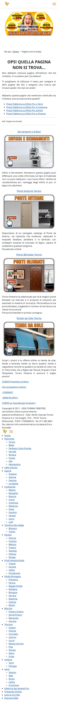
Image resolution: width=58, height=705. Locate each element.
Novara (12, 454)
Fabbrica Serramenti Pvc (16, 688)
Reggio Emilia (15, 586)
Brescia (12, 496)
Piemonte (9, 438)
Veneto (8, 534)
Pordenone (14, 573)
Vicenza (12, 541)
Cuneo (12, 458)
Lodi (11, 522)
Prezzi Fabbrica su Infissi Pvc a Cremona (26, 107)
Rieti (11, 675)
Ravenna (13, 598)
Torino (12, 442)
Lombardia (9, 486)
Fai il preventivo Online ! (14, 387)
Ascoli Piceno (15, 614)
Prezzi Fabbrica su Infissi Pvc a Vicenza (26, 113)
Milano (12, 490)
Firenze (12, 630)
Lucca (11, 640)
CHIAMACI (7, 392)
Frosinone (14, 685)
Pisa (11, 646)
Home (7, 435)
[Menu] (54, 4)
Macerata (13, 618)
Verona (12, 538)
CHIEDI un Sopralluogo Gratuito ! (19, 403)
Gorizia (12, 566)
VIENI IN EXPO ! (10, 397)
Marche (8, 608)
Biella (11, 445)
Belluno (12, 544)
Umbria (8, 659)
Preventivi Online (13, 691)
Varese (12, 515)
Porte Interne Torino (29, 191)
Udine (12, 570)
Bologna (13, 592)
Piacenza (13, 579)
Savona (12, 477)
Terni (11, 662)
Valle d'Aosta (10, 467)
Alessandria (15, 464)
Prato (11, 656)
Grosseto (13, 634)
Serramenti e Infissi (29, 131)
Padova (12, 554)
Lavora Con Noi (12, 694)
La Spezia (13, 483)
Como (12, 499)
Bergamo (13, 493)
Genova (12, 480)
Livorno (12, 637)
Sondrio (13, 512)
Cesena (12, 602)
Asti (10, 461)
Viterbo (12, 672)
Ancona (12, 621)
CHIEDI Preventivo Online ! (15, 381)
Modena (13, 589)
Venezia (13, 550)
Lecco (11, 518)
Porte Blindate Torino (29, 254)
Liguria (7, 470)
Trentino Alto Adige (14, 525)
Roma (12, 678)
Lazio (7, 669)
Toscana (8, 624)
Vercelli (12, 451)
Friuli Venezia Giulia (14, 560)
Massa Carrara (16, 643)
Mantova (13, 506)
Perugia (13, 666)
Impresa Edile (11, 698)
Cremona (13, 502)
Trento (12, 531)
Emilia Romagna (12, 576)
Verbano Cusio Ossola (20, 448)
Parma (12, 582)
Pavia (11, 509)
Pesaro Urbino (16, 611)
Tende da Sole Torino (29, 318)
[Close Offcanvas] (11, 431)
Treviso (12, 547)
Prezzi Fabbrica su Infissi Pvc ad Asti (24, 110)
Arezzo (12, 627)
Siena (11, 653)
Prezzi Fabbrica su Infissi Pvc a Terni (24, 104)
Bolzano (13, 528)
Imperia (13, 474)
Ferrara (12, 595)
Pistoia (12, 650)
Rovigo (12, 557)
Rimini (12, 605)
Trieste (12, 563)
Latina (12, 682)
